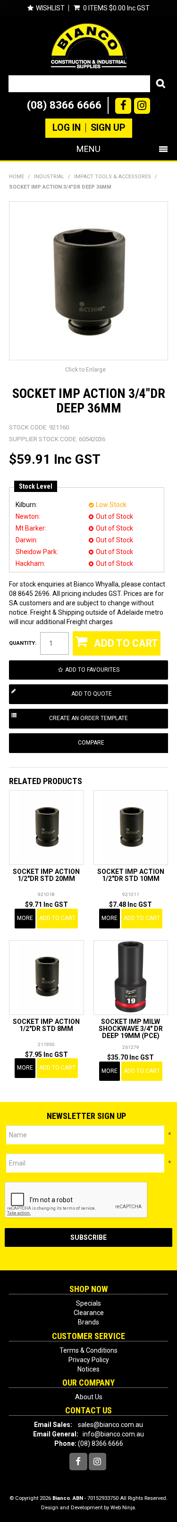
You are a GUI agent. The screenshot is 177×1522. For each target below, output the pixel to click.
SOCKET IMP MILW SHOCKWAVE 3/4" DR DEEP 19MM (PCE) (131, 1029)
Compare (91, 742)
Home (16, 177)
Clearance (89, 1312)
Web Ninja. (123, 1508)
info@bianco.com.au (113, 1434)
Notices (88, 1369)
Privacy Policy (88, 1359)
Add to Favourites (92, 669)
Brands (88, 1322)
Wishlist (50, 8)
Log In (66, 128)
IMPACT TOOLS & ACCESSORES (112, 177)
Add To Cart (57, 918)
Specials (88, 1303)
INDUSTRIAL (49, 177)
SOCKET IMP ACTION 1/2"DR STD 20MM (46, 875)
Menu (88, 149)
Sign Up (108, 128)
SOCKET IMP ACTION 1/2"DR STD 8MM (46, 1025)
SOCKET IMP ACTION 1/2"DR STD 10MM (130, 875)
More (25, 918)
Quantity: (22, 643)
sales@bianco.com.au (110, 1424)
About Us (88, 1397)
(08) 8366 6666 (64, 105)
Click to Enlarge (85, 369)
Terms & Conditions (88, 1350)
